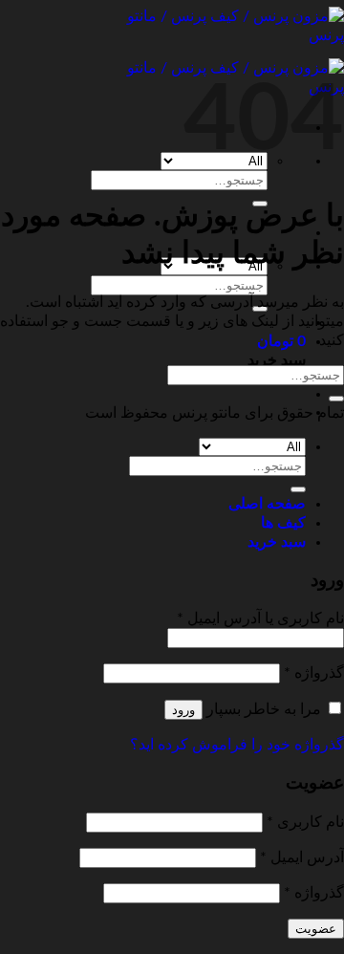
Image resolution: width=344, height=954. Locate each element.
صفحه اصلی (267, 503)
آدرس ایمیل (302, 857)
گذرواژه (314, 673)
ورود (183, 710)
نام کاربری (305, 822)
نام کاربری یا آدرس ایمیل (260, 618)
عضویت (315, 928)
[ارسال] (336, 398)
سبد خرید (276, 542)
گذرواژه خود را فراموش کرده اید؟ (237, 744)
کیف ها (283, 523)
